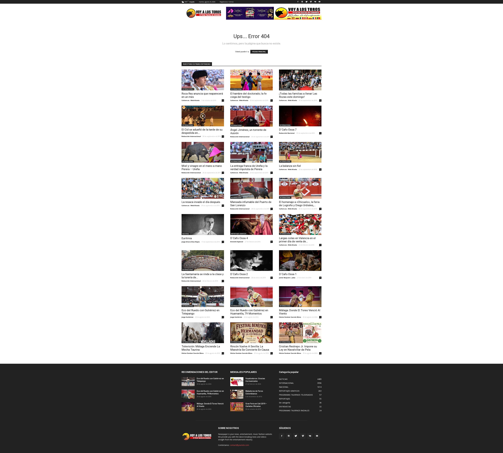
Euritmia (187, 238)
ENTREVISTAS (285, 406)
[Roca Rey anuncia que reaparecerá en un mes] (203, 80)
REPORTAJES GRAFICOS (238, 234)
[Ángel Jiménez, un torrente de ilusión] (251, 116)
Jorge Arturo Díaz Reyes (191, 242)
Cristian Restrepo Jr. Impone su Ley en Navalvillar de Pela (298, 348)
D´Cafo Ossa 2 (239, 274)
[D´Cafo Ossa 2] (251, 260)
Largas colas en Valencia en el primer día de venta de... (297, 240)
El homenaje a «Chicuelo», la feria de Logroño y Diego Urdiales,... (299, 203)
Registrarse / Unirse (227, 2)
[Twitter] (306, 2)
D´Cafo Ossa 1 (288, 274)
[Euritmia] (203, 224)
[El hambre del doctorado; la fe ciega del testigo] (251, 80)
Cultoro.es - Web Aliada (190, 100)
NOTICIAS (234, 270)
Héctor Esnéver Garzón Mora (290, 317)
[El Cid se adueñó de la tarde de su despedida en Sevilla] (203, 116)
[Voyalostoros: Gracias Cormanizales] (236, 381)
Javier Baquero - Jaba (287, 278)
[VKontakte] (315, 2)
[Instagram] (302, 2)
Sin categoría (284, 402)
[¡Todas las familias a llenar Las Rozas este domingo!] (300, 80)
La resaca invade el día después (201, 202)
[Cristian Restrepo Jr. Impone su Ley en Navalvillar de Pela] (300, 332)
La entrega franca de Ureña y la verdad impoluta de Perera (248, 167)
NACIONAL (185, 234)
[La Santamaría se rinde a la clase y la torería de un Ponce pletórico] (203, 260)
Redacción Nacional (287, 133)
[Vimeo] (311, 2)
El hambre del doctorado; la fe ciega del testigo (248, 95)
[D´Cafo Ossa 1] (300, 260)
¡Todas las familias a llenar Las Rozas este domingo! (298, 95)
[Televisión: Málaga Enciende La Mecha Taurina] (203, 332)
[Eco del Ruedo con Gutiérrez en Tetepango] (203, 296)
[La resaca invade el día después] (203, 188)
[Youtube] (319, 2)
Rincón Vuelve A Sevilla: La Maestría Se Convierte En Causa (249, 348)
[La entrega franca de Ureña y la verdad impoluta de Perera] (251, 152)
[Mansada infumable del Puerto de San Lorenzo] (251, 188)
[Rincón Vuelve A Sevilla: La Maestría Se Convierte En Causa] (251, 332)
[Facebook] (298, 2)
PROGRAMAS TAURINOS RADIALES (294, 410)
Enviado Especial (236, 242)
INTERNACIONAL (187, 89)
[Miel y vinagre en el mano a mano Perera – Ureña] (203, 152)
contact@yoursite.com (239, 445)
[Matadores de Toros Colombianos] (236, 394)
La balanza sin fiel (290, 165)
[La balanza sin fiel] (300, 152)
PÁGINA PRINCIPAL (259, 52)
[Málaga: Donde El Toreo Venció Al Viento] (300, 296)
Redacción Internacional (191, 136)
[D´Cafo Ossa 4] (251, 224)
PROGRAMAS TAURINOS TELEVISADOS (296, 395)
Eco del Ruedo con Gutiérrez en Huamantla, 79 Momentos (249, 312)
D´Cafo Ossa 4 (239, 238)
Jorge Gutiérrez (187, 317)
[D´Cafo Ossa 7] (300, 116)
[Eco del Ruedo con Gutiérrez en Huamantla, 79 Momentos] (251, 296)
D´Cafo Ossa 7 (288, 129)
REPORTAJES (284, 398)
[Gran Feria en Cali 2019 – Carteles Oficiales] (236, 406)
